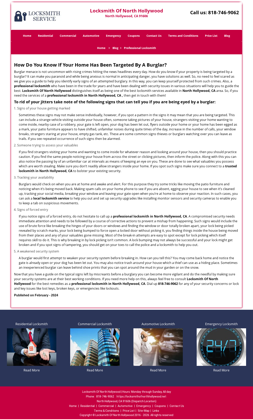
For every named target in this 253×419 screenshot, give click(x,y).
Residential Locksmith (31, 324)
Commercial (68, 36)
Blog (227, 36)
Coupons (134, 36)
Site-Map (143, 410)
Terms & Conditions (106, 410)
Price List (211, 36)
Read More (32, 370)
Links (156, 410)
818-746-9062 (223, 12)
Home (27, 36)
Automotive (91, 36)
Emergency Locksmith (221, 324)
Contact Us (153, 36)
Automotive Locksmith (158, 324)
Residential (45, 36)
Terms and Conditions (183, 36)
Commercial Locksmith (95, 324)
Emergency (113, 36)
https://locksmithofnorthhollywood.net (141, 396)
